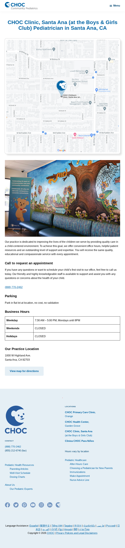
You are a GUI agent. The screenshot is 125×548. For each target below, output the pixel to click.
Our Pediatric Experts (21, 488)
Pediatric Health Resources (19, 465)
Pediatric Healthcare (75, 460)
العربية (45, 529)
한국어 (78, 525)
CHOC (50, 533)
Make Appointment (80, 475)
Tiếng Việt (57, 525)
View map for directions (24, 371)
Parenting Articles (19, 468)
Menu (116, 5)
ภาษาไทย (84, 529)
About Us (10, 484)
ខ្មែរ (61, 529)
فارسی (100, 525)
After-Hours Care (79, 464)
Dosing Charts (17, 476)
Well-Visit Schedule (20, 473)
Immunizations (77, 472)
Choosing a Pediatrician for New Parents (91, 468)
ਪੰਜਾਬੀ (54, 529)
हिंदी (75, 529)
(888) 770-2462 (14, 287)
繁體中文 (45, 525)
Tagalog (68, 525)
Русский (110, 525)
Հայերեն (89, 525)
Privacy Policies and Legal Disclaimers (76, 533)
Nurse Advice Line (79, 480)
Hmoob (68, 529)
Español (33, 525)
